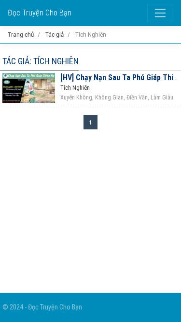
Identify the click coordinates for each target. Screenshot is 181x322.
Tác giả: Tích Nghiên (40, 61)
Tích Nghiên (75, 87)
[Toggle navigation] (160, 13)
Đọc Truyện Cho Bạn (39, 12)
